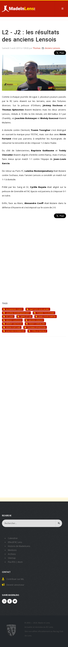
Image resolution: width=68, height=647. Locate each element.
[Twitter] (15, 601)
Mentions (12, 550)
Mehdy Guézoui (13, 320)
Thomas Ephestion (36, 327)
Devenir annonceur (15, 584)
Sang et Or (25, 316)
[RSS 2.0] (4, 601)
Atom (20, 562)
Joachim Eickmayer (15, 331)
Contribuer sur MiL (15, 579)
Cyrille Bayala (38, 331)
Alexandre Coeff (14, 309)
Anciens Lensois (52, 48)
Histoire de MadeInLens (19, 546)
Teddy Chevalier (36, 324)
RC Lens (9, 316)
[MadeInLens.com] (11, 630)
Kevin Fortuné (13, 327)
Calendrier (13, 538)
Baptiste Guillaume (39, 309)
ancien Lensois (35, 320)
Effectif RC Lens (15, 542)
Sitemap (12, 558)
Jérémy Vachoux (14, 324)
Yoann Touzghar (45, 313)
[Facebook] (9, 601)
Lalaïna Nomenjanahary (18, 313)
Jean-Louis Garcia (46, 316)
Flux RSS (12, 562)
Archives (12, 554)
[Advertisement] (34, 256)
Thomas (37, 48)
